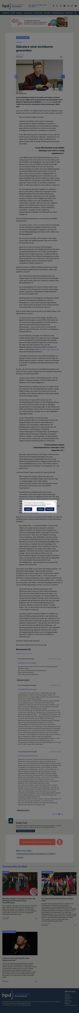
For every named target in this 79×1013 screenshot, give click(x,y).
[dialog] (39, 506)
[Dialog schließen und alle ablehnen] (55, 502)
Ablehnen (40, 509)
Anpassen (28, 509)
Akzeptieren (50, 509)
